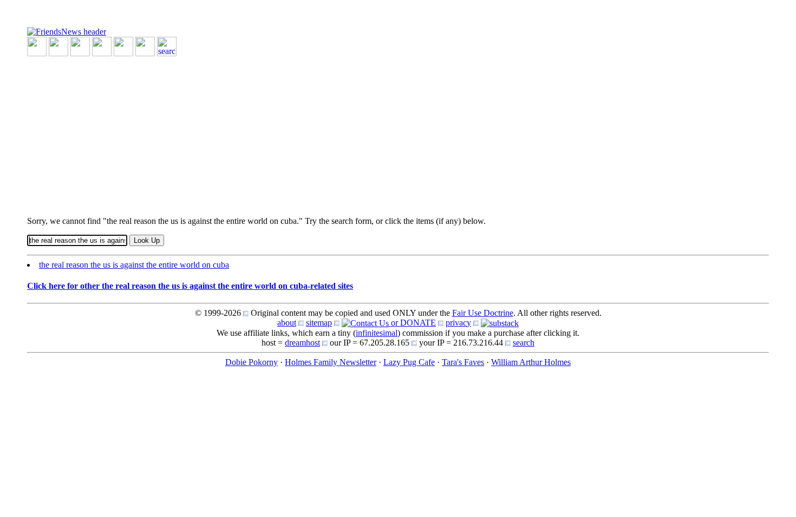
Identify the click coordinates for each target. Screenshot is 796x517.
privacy (458, 322)
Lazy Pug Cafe (409, 362)
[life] (145, 45)
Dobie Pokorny (251, 362)
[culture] (80, 45)
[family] (123, 45)
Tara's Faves (463, 362)
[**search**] (167, 45)
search (523, 342)
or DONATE (412, 322)
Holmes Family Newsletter (330, 362)
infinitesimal (376, 332)
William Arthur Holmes (531, 362)
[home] (66, 31)
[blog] (58, 45)
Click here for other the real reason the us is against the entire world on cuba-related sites (190, 285)
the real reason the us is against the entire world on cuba (134, 264)
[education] (102, 45)
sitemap (319, 322)
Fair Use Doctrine (482, 312)
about (286, 322)
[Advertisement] (352, 132)
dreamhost (302, 342)
